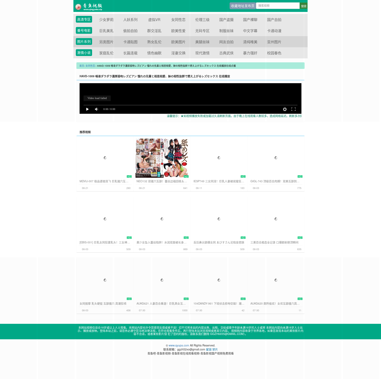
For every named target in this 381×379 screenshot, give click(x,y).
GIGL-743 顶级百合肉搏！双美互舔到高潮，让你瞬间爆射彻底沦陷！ (275, 181)
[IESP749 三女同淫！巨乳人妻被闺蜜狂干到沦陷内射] (218, 158)
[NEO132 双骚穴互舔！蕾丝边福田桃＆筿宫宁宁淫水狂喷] (162, 158)
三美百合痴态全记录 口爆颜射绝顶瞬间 (274, 242)
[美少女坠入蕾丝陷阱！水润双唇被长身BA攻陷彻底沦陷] (162, 219)
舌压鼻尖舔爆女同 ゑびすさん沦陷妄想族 (218, 242)
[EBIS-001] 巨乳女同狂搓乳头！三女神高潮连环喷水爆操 (105, 242)
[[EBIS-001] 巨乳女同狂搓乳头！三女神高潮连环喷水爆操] (105, 219)
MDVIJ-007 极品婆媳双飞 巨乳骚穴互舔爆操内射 (105, 181)
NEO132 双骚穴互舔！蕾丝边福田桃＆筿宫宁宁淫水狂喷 (162, 181)
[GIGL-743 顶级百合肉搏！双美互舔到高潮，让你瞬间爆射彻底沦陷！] (275, 158)
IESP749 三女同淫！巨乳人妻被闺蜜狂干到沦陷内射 (218, 181)
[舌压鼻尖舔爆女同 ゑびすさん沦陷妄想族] (218, 219)
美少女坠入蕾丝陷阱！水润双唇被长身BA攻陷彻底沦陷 (162, 242)
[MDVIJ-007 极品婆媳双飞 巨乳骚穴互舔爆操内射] (105, 158)
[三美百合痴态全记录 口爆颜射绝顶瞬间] (275, 219)
